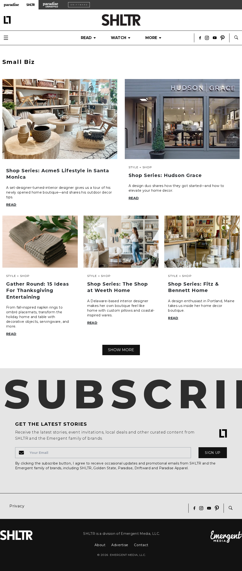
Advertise (119, 545)
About (100, 545)
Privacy (17, 506)
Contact (141, 545)
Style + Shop (140, 167)
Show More (121, 350)
